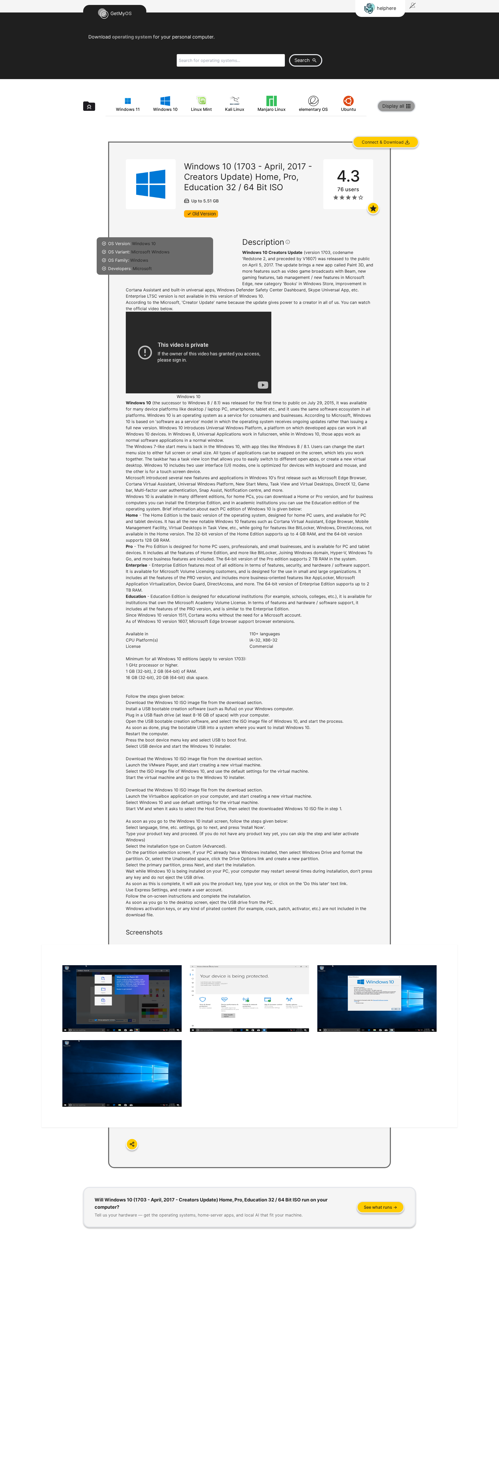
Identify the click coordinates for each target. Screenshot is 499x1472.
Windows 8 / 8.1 (203, 402)
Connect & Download (383, 142)
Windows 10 (144, 243)
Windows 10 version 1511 (162, 615)
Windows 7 (145, 446)
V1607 (309, 258)
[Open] (373, 208)
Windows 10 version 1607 (162, 621)
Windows (139, 260)
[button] (249, 660)
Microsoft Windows (150, 251)
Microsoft (142, 268)
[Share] (132, 1144)
